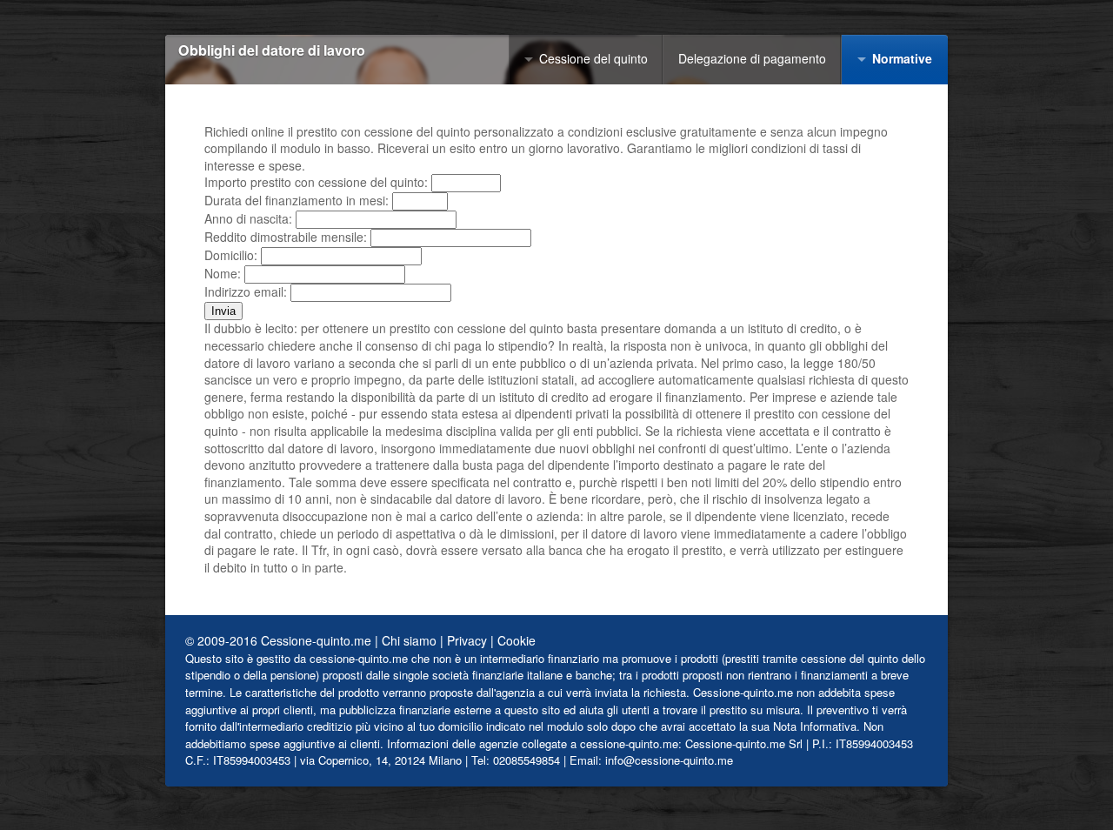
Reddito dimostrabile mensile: (285, 236)
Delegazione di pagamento (752, 58)
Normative (902, 58)
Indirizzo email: (245, 291)
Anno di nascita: (248, 218)
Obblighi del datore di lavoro (271, 51)
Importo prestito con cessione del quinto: (316, 182)
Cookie (516, 640)
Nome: (222, 273)
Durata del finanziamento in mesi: (296, 200)
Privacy (467, 640)
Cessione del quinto (593, 58)
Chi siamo (409, 640)
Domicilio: (230, 255)
